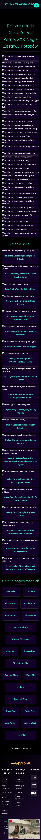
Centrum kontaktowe (19, 780)
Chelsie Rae (30, 615)
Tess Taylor (20, 735)
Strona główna (4, 780)
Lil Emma (31, 591)
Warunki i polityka (18, 804)
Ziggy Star (31, 675)
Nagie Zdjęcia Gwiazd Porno (7, 794)
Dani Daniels (10, 615)
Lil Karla (20, 687)
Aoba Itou (10, 651)
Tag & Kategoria (5, 787)
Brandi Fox (10, 711)
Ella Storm (10, 603)
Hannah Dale (29, 651)
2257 (20, 792)
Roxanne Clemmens (20, 639)
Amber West (30, 723)
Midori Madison (21, 627)
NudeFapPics (27, 748)
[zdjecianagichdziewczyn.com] (20, 765)
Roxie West (30, 711)
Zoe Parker (10, 723)
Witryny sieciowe (5, 812)
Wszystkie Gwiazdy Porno (5, 804)
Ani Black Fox (30, 603)
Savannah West (20, 699)
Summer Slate (11, 675)
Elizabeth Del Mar (20, 663)
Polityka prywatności (19, 797)
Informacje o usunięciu (19, 787)
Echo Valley (11, 591)
